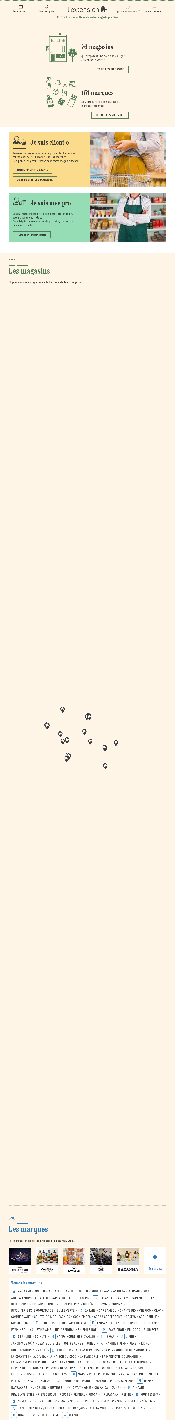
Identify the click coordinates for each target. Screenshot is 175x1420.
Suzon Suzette (127, 1401)
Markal (154, 1374)
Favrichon (116, 1330)
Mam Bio (109, 1374)
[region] (87, 742)
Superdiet (89, 1401)
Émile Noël (90, 1330)
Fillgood (133, 1330)
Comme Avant (21, 1317)
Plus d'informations (31, 235)
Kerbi (133, 1343)
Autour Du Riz (79, 1298)
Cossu (15, 1323)
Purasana (111, 1394)
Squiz (74, 1401)
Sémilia (147, 1401)
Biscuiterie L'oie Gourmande (32, 1310)
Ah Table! (55, 1291)
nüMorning (39, 1388)
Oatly (77, 1388)
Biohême (89, 1304)
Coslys (131, 1317)
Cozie (27, 1323)
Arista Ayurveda (23, 1298)
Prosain (94, 1394)
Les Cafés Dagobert (132, 1368)
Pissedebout (47, 1394)
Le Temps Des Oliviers (99, 1368)
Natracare (19, 1388)
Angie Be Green (77, 1291)
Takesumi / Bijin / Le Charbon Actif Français (51, 1408)
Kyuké (42, 1350)
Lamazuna (67, 1362)
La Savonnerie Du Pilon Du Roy (34, 1362)
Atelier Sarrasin (52, 1298)
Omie (87, 1388)
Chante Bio (128, 1310)
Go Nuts (41, 1336)
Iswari (111, 1336)
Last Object (87, 1362)
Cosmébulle (148, 1317)
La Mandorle (89, 1356)
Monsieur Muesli (49, 1381)
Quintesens (149, 1394)
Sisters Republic (44, 1401)
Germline (25, 1336)
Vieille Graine (48, 1415)
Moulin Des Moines (78, 1381)
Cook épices (82, 1317)
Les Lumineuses (22, 1374)
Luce (55, 1374)
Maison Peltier (89, 1374)
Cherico (145, 1310)
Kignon (146, 1343)
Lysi (65, 1374)
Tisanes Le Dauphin (129, 1408)
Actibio (40, 1291)
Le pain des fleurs (25, 1368)
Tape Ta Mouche (99, 1408)
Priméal (79, 1394)
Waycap (74, 1415)
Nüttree (56, 1388)
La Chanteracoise (88, 1350)
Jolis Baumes (73, 1343)
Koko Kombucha (23, 1350)
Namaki (149, 1381)
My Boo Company (122, 1381)
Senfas (23, 1401)
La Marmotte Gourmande (120, 1356)
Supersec (107, 1401)
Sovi (63, 1401)
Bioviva (117, 1304)
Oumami (117, 1388)
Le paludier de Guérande (60, 1368)
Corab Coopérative (108, 1317)
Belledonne (20, 1304)
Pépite (126, 1394)
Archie (148, 1291)
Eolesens (150, 1323)
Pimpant (138, 1388)
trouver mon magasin (32, 170)
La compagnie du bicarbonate (126, 1350)
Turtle (151, 1408)
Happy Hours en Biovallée (76, 1336)
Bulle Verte (66, 1310)
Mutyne (101, 1381)
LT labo (43, 1374)
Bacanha (106, 1298)
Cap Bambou (108, 1310)
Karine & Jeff (116, 1343)
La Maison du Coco (63, 1356)
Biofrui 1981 (71, 1304)
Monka (28, 1381)
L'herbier (64, 1350)
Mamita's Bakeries (131, 1374)
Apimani (134, 1291)
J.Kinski (131, 1336)
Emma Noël (105, 1323)
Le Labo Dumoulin (138, 1362)
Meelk (15, 1381)
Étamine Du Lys (22, 1330)
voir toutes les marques (35, 180)
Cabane (90, 1310)
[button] (90, 742)
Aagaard (24, 1291)
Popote (65, 1394)
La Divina (39, 1356)
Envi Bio (134, 1323)
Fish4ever (151, 1330)
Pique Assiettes (23, 1394)
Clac (157, 1310)
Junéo (91, 1343)
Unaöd (23, 1415)
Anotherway (100, 1291)
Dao (44, 1323)
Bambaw (122, 1298)
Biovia (103, 1304)
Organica (101, 1388)
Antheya (119, 1291)
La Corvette (20, 1356)
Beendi (152, 1298)
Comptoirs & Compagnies (52, 1317)
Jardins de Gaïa (23, 1343)
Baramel (137, 1298)
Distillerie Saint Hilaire (68, 1323)
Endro (120, 1323)
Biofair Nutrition (45, 1304)
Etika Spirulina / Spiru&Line (58, 1330)
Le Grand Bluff (110, 1362)
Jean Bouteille (49, 1343)
